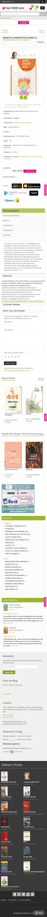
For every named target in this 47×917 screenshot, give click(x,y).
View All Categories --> (13, 554)
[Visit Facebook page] (15, 894)
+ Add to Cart (30, 171)
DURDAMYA (12, 628)
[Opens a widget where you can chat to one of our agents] (39, 913)
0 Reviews (40, 42)
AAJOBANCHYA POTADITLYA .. (10, 887)
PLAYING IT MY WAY (30, 797)
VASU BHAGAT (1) (11, 589)
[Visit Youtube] (23, 894)
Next (25, 97)
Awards (6, 220)
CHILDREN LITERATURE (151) (15, 526)
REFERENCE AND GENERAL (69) (16, 531)
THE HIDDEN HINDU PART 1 (32, 782)
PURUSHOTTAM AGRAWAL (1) (16, 575)
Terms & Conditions (24, 900)
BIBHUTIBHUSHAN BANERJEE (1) (17, 561)
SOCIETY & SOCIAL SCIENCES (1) (17, 551)
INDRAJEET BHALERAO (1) (14, 584)
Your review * (9, 330)
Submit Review (10, 363)
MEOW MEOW (5, 827)
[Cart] (29, 8)
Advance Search (5, 18)
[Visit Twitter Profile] (19, 894)
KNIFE (25, 842)
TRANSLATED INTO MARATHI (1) (17, 540)
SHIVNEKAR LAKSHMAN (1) (15, 581)
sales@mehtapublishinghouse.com (15, 724)
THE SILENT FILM (29, 827)
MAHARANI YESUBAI (30, 812)
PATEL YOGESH (23, 40)
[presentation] (39, 379)
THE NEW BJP (8, 415)
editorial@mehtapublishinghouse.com (17, 370)
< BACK (5, 30)
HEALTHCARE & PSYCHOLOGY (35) (17, 534)
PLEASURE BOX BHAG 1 (11, 469)
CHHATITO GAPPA (14, 605)
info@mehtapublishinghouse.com (14, 722)
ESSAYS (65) (9, 542)
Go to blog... (7, 694)
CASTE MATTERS (6, 797)
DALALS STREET (6, 842)
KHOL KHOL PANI (6, 872)
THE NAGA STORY (6, 857)
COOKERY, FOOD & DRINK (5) (16, 548)
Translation (8, 225)
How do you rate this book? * (14, 353)
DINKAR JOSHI (9, 40)
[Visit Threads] (32, 894)
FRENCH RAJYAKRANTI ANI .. (9, 812)
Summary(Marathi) (11, 215)
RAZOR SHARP (28, 857)
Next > (42, 30)
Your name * (8, 322)
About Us (4, 900)
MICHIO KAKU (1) (11, 586)
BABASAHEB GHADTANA (8, 782)
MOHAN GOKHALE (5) (13, 567)
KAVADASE (29, 470)
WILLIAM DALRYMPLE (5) (14, 570)
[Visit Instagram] (28, 894)
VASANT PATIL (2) (11, 564)
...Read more (9, 623)
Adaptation (8, 230)
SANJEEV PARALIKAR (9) (13, 578)
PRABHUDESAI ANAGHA (22, 123)
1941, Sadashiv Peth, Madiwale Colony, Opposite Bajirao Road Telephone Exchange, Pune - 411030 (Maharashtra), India (23, 709)
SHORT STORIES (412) (13, 537)
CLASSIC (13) (9, 545)
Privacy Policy (12, 900)
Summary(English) (11, 210)
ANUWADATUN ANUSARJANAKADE (34, 872)
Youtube (6, 235)
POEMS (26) (9, 529)
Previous (21, 97)
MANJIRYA (29, 414)
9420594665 (18, 752)
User (11, 2)
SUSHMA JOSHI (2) (11, 572)
